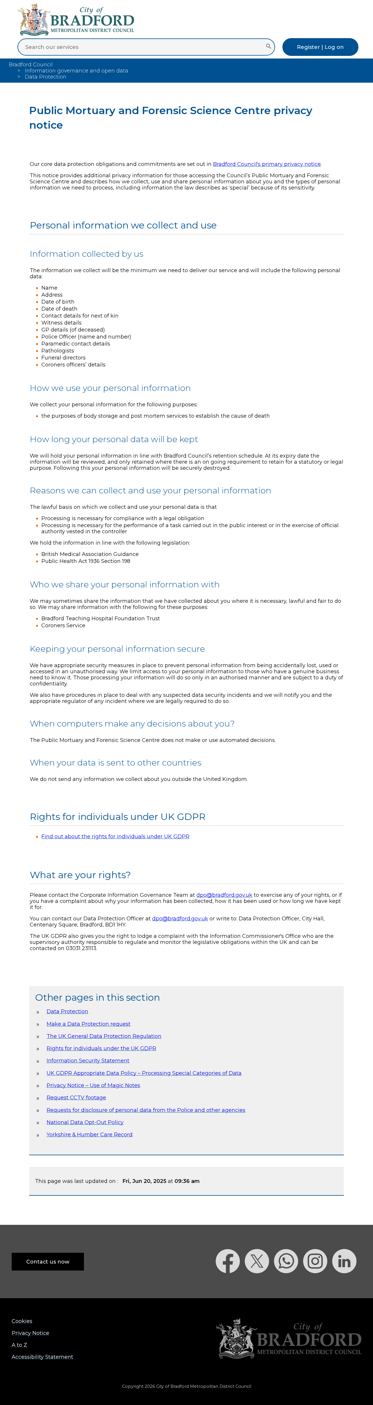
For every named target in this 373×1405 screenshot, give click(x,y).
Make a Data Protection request (89, 1024)
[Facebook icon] (230, 1283)
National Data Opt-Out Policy (85, 1122)
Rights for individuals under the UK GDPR (101, 1048)
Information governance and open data (76, 71)
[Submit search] (268, 47)
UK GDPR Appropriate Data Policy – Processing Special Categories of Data (144, 1073)
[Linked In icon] (346, 1283)
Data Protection (67, 1011)
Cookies (22, 1321)
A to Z (19, 1345)
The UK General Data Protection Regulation (104, 1036)
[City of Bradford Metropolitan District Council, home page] (75, 34)
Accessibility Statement (42, 1357)
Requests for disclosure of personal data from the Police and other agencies (146, 1110)
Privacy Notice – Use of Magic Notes (93, 1085)
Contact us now (47, 1262)
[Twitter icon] (259, 1283)
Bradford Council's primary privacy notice (267, 164)
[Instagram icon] (317, 1283)
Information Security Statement (88, 1060)
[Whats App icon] (288, 1283)
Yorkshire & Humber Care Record (90, 1134)
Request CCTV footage (76, 1097)
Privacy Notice (30, 1333)
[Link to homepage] (288, 1339)
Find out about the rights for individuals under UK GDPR (115, 836)
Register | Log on (320, 47)
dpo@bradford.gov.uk (224, 895)
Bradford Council (31, 64)
